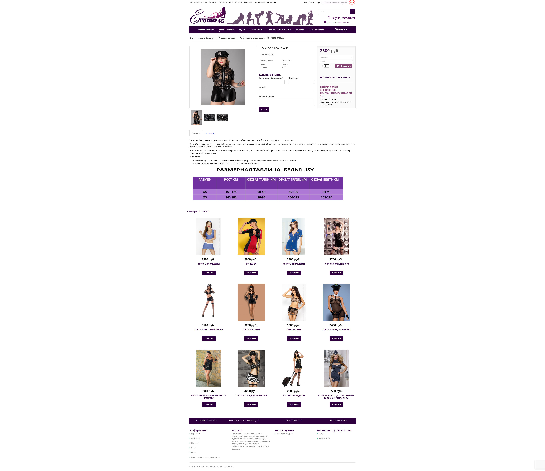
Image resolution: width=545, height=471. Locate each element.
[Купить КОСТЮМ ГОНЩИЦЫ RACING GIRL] (251, 368)
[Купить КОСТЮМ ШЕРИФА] (251, 302)
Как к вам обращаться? (271, 78)
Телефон (293, 78)
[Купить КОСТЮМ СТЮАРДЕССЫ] (208, 236)
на (342, 29)
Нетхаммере (227, 466)
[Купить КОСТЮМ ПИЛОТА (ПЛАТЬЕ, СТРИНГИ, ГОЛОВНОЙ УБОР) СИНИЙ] (336, 368)
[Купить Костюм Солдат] (294, 302)
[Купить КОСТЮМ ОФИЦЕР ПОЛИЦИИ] (336, 302)
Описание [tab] (196, 133)
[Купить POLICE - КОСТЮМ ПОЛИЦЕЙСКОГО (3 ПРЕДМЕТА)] (208, 368)
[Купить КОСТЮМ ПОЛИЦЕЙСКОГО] (336, 236)
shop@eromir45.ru (340, 420)
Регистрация (315, 2)
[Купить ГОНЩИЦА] (251, 236)
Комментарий (266, 96)
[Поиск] (352, 11)
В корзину (345, 66)
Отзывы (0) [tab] (210, 133)
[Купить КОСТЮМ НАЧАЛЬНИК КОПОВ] (208, 300)
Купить (264, 109)
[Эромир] (208, 15)
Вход (306, 2)
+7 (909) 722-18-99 (342, 18)
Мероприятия (316, 29)
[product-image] (195, 117)
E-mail (262, 87)
